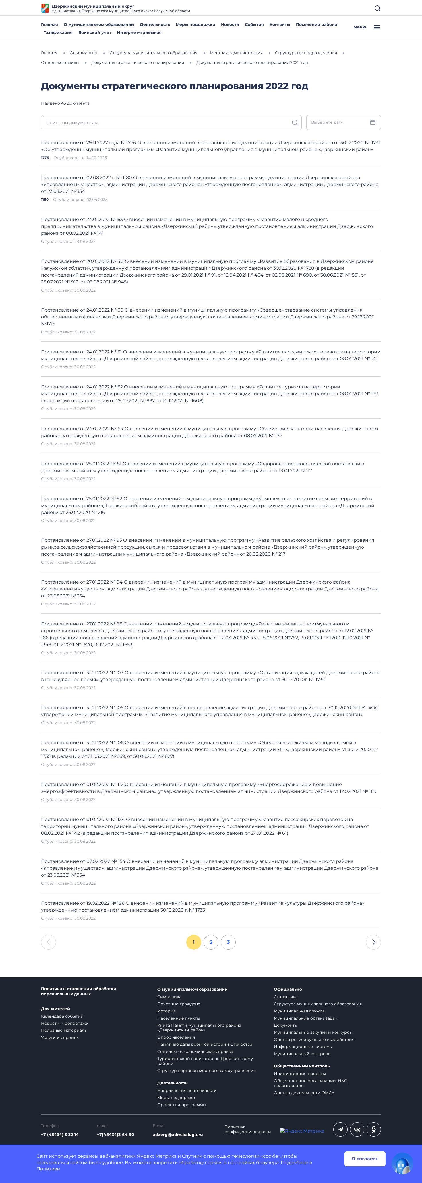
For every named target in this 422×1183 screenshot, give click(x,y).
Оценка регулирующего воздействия (314, 1039)
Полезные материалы (64, 1030)
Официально (288, 989)
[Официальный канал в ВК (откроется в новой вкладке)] (357, 1129)
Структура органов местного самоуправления (206, 1070)
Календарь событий (62, 1016)
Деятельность (155, 24)
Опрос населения (176, 1037)
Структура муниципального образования (318, 1003)
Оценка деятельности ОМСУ (304, 1092)
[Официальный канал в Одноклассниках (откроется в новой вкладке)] (374, 1129)
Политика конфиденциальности (247, 1129)
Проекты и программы (181, 1104)
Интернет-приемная (139, 32)
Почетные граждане (178, 1003)
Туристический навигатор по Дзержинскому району (205, 1061)
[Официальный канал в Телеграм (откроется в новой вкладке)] (340, 1129)
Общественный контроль (302, 1066)
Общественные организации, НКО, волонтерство (311, 1083)
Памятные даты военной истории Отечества (204, 1044)
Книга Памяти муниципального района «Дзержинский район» (199, 1028)
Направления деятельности (187, 1090)
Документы (286, 1025)
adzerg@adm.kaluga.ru (178, 1134)
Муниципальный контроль (302, 1053)
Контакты (280, 24)
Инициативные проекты (300, 1073)
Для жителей (55, 1008)
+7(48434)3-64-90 (115, 1134)
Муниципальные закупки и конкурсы (313, 1032)
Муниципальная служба (299, 1011)
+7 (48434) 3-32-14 (60, 1134)
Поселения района (316, 24)
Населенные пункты (178, 1018)
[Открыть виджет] (402, 1163)
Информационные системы (303, 1046)
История (166, 1011)
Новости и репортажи (65, 1023)
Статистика (286, 996)
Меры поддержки (195, 24)
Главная (49, 24)
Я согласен (365, 1159)
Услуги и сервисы (60, 1037)
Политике (48, 1169)
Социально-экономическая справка (195, 1051)
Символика (169, 996)
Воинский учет (94, 32)
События (254, 24)
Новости (230, 24)
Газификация (58, 32)
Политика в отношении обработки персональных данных (78, 991)
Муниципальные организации (306, 1018)
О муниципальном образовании (99, 24)
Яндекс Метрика (157, 1156)
